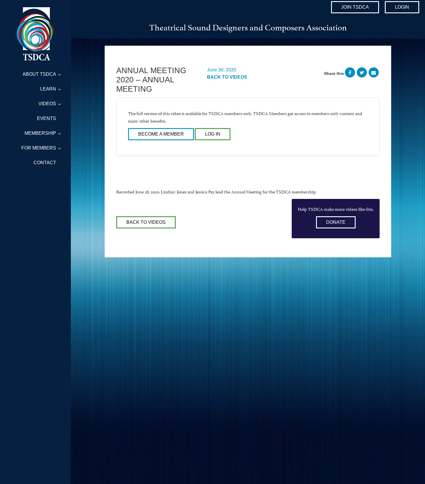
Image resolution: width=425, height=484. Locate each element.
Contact (45, 162)
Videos (47, 103)
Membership (40, 133)
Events (46, 118)
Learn (48, 88)
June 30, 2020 (221, 69)
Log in (212, 134)
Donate (335, 222)
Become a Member (161, 134)
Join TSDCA (355, 7)
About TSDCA (39, 74)
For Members (38, 147)
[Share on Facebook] (350, 73)
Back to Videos (227, 77)
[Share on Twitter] (362, 73)
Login (402, 7)
